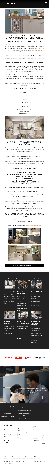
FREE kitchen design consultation (23, 55)
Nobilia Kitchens (26, 427)
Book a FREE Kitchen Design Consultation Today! (23, 265)
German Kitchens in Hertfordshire (24, 410)
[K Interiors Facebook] (4, 441)
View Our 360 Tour (8, 337)
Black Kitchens (36, 446)
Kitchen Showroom (26, 432)
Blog (17, 432)
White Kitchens (36, 444)
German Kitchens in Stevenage (41, 409)
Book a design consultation (34, 397)
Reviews (18, 430)
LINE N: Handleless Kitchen (35, 426)
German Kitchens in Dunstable (7, 416)
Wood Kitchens (36, 440)
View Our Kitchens (8, 307)
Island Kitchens (36, 433)
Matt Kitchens (36, 435)
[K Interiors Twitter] (8, 441)
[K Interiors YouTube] (7, 442)
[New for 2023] (36, 285)
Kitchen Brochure (26, 434)
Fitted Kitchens (36, 442)
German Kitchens (26, 425)
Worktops (25, 429)
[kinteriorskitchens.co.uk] (8, 3)
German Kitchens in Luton (24, 418)
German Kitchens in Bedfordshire (7, 409)
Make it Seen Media (41, 461)
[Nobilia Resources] (36, 314)
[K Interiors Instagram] (10, 442)
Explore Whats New (35, 305)
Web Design (35, 461)
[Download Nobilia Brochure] (23, 314)
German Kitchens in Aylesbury (7, 406)
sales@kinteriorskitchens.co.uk (33, 225)
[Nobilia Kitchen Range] (23, 285)
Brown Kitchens (36, 451)
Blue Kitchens (36, 450)
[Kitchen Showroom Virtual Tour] (9, 314)
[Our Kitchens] (9, 285)
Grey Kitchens (36, 448)
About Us (18, 425)
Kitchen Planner (26, 431)
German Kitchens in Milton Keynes (41, 406)
